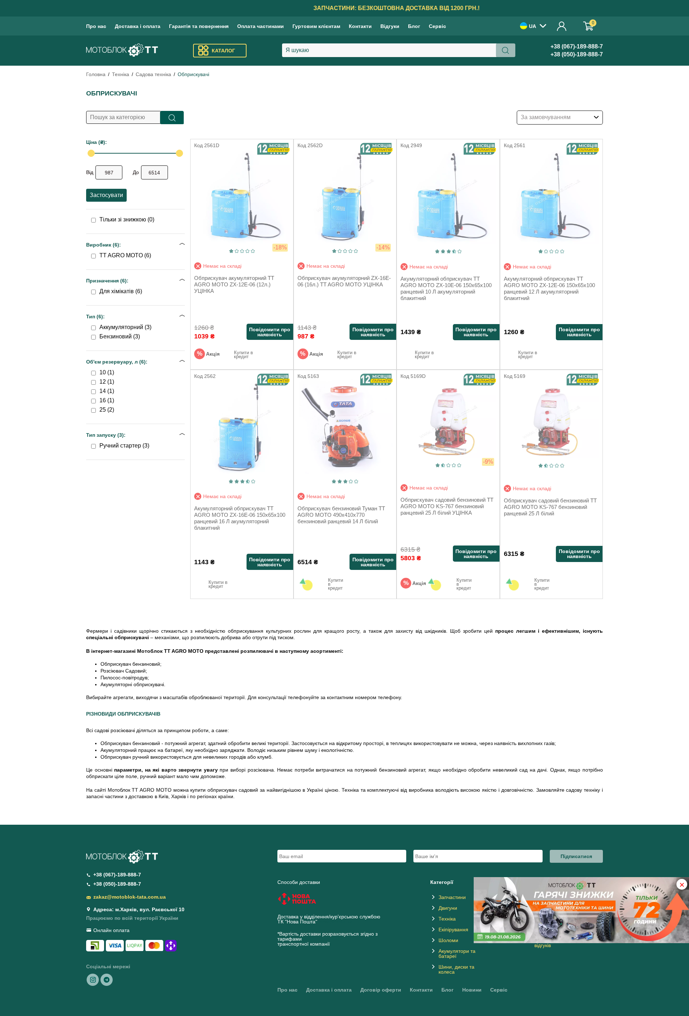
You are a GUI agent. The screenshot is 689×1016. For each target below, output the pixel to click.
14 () (106, 391)
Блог (414, 26)
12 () (106, 382)
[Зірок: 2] (236, 251)
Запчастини (452, 897)
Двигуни (448, 908)
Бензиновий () (119, 337)
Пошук (172, 117)
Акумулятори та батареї (457, 953)
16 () (106, 400)
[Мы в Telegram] (106, 979)
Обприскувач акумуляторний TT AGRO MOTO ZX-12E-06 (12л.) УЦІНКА (234, 284)
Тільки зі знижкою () (126, 220)
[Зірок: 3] (242, 251)
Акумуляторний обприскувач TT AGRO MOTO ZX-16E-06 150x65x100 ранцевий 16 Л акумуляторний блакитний (239, 518)
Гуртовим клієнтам (316, 26)
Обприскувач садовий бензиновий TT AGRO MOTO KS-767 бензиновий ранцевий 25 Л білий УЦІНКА (446, 506)
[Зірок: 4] (247, 251)
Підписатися (576, 856)
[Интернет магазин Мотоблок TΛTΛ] (122, 50)
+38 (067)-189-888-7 (576, 46)
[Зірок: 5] (253, 251)
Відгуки (389, 26)
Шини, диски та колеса (456, 969)
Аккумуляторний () (125, 327)
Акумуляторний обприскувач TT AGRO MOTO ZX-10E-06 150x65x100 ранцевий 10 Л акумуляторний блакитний (446, 288)
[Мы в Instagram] (93, 979)
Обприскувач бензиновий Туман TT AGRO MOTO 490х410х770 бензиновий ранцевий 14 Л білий (341, 514)
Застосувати (106, 195)
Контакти (360, 26)
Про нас (96, 26)
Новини (472, 990)
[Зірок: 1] (231, 251)
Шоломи (448, 940)
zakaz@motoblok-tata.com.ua (129, 897)
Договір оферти (380, 990)
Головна (96, 74)
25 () (106, 410)
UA (532, 26)
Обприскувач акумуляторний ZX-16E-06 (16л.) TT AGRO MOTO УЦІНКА (344, 281)
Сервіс (437, 26)
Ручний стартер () (124, 446)
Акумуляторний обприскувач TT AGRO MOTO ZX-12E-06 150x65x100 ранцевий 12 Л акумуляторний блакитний (549, 288)
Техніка (120, 74)
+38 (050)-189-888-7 (576, 54)
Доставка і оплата (137, 26)
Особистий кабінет (562, 26)
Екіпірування (453, 929)
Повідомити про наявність (269, 332)
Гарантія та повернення (199, 26)
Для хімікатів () (120, 291)
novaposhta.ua (335, 921)
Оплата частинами (260, 26)
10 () (106, 372)
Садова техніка (153, 74)
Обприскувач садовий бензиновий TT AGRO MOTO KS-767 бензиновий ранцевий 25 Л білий (550, 506)
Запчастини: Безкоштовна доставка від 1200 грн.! (345, 8)
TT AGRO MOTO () (125, 255)
